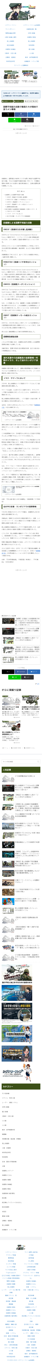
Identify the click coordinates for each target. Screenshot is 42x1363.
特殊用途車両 (11, 1357)
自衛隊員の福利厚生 (10, 1316)
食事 (36, 101)
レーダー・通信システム (31, 1333)
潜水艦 (31, 1301)
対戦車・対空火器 (31, 1348)
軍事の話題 (31, 1336)
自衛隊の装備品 (31, 1281)
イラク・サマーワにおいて (15, 214)
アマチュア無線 (11, 1255)
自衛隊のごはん (8, 101)
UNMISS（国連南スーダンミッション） (18, 202)
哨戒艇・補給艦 (11, 1301)
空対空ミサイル (11, 1327)
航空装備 (31, 1295)
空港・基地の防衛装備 (11, 1336)
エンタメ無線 (11, 1267)
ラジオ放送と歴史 (11, 1270)
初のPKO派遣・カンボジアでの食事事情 (18, 216)
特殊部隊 (31, 1304)
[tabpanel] (11, 77)
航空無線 (11, 1261)
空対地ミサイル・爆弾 (31, 1324)
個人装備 (11, 1342)
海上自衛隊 (10, 1287)
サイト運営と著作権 (31, 1252)
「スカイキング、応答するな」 (31, 1277)
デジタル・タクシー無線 (31, 1273)
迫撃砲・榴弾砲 (31, 1351)
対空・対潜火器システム (31, 1290)
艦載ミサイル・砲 (11, 1295)
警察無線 (11, 1258)
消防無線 (31, 1258)
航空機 (11, 1298)
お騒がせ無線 (31, 1270)
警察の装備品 (11, 1281)
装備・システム (11, 1333)
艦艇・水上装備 (31, 1298)
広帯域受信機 (31, 1267)
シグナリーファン (11, 1252)
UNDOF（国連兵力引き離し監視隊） (17, 197)
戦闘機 (11, 1330)
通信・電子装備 (31, 1342)
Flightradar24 (11, 1273)
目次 (18, 191)
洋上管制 (31, 1261)
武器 (31, 1321)
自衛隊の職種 (11, 1284)
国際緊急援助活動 (12, 207)
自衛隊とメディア (31, 1307)
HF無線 (31, 1255)
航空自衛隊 (10, 1321)
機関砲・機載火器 (11, 1324)
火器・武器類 (31, 1345)
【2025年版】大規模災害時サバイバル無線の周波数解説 (11, 1277)
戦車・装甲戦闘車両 (31, 1354)
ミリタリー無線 (11, 1264)
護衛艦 (11, 1304)
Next (40, 77)
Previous (2, 77)
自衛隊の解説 (19, 101)
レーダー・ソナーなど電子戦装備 (11, 1291)
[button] (27, 120)
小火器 (31, 1313)
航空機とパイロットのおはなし (31, 1317)
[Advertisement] (21, 155)
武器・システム (31, 1287)
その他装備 (31, 1339)
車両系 (11, 1354)
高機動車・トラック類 (31, 1357)
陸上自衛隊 (10, 1339)
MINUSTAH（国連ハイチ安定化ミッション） (20, 199)
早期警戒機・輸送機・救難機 (31, 1330)
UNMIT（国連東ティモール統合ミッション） (20, 204)
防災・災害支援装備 (10, 1345)
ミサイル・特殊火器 (10, 1348)
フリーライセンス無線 (31, 1264)
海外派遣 (29, 101)
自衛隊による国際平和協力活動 (14, 195)
